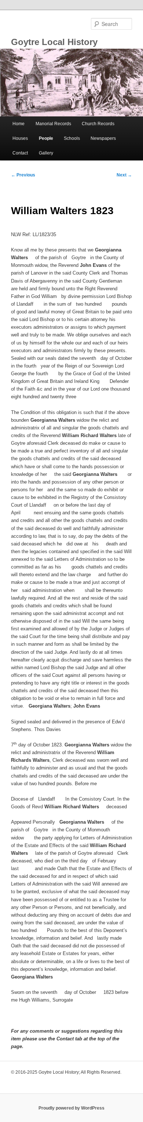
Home (18, 123)
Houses (20, 138)
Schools (72, 138)
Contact (20, 153)
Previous (23, 175)
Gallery (46, 153)
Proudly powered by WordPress (71, 1108)
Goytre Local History (54, 42)
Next (124, 175)
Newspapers (103, 138)
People (46, 138)
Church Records (98, 123)
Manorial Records (53, 123)
